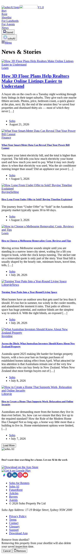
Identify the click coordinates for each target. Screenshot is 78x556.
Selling (14, 192)
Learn (5, 68)
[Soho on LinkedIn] (14, 476)
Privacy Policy (18, 516)
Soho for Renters (19, 483)
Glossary (14, 526)
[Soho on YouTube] (25, 476)
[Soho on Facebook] (9, 476)
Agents (13, 500)
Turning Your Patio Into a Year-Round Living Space (29, 292)
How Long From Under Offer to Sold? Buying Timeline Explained (37, 199)
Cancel (7, 551)
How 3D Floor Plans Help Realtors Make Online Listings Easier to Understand (35, 81)
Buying (6, 192)
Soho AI (14, 486)
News (15, 284)
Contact (13, 523)
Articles (13, 493)
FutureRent (16, 489)
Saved (9, 32)
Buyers (13, 496)
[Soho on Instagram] (20, 476)
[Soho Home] (4, 476)
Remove (21, 551)
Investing (7, 336)
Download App (18, 533)
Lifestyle (7, 284)
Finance (6, 137)
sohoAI (11, 38)
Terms (12, 519)
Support (14, 529)
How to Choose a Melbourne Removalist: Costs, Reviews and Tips (36, 240)
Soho (12, 121)
